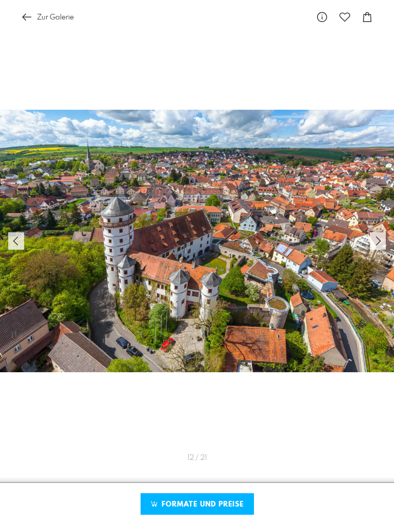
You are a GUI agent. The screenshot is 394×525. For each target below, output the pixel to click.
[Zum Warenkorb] (367, 17)
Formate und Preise (201, 504)
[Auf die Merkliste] (345, 17)
